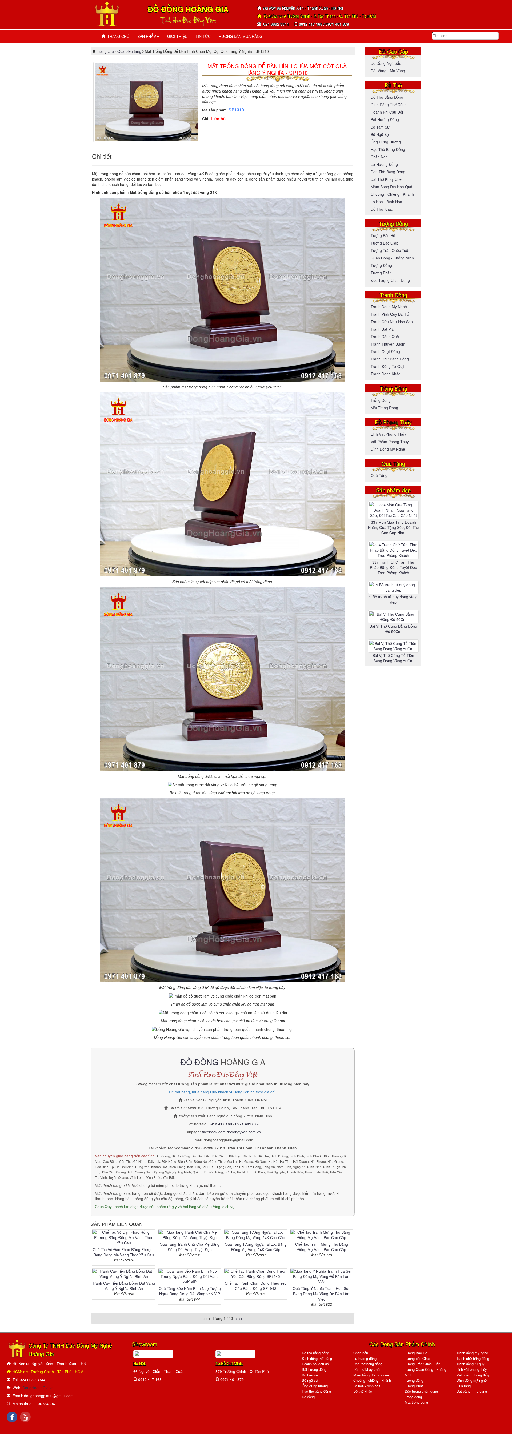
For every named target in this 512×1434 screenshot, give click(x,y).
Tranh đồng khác (385, 373)
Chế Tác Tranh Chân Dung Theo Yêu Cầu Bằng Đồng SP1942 (256, 1285)
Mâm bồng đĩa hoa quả (391, 186)
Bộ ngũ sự (380, 134)
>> (240, 1318)
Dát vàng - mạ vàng (388, 70)
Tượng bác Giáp (384, 243)
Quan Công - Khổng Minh (392, 258)
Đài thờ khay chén (387, 179)
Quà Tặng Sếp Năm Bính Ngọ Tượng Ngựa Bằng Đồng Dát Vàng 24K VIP (190, 1291)
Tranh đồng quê (385, 336)
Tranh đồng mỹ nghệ (389, 306)
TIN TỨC (203, 36)
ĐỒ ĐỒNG (199, 1062)
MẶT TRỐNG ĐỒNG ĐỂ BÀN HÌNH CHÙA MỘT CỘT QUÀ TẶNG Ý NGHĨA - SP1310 (277, 69)
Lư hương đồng (384, 164)
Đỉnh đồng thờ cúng (389, 104)
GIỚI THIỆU (177, 36)
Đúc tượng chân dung (390, 280)
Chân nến (379, 156)
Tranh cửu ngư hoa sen (392, 321)
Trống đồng (381, 400)
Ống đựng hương (386, 142)
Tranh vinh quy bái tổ (390, 314)
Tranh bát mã (382, 329)
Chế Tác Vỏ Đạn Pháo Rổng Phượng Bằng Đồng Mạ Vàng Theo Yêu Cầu (124, 1252)
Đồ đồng (308, 1396)
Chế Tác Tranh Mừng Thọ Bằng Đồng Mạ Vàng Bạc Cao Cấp (321, 1246)
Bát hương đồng (385, 119)
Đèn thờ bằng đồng (388, 171)
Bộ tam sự (380, 127)
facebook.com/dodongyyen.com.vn (231, 1132)
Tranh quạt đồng (385, 351)
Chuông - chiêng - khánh (372, 1380)
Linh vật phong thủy (388, 434)
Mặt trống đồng (384, 407)
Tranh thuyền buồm (388, 344)
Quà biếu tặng (129, 51)
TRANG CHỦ (117, 36)
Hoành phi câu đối (387, 112)
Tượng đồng (381, 265)
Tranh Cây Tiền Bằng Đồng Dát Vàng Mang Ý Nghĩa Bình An (124, 1285)
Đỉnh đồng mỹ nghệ (388, 449)
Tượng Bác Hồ (383, 235)
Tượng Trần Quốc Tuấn (390, 250)
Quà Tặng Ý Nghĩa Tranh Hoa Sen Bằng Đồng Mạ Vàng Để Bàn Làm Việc (321, 1294)
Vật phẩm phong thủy (390, 441)
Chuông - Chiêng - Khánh (392, 194)
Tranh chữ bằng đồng (390, 359)
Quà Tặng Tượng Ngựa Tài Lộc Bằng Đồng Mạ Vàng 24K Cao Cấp (256, 1246)
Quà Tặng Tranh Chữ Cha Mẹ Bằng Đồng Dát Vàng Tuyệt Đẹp (189, 1246)
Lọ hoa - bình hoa (386, 201)
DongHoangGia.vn (38, 1387)
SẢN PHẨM (147, 36)
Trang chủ (106, 51)
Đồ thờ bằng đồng (387, 97)
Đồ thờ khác (382, 209)
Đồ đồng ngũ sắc (386, 63)
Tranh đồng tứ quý (387, 366)
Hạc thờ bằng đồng (388, 149)
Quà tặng (379, 475)
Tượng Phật (381, 272)
